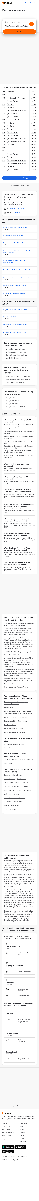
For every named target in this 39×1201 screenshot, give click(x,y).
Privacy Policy (15, 1156)
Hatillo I (17, 782)
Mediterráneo (21, 779)
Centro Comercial (10, 779)
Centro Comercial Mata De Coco (14, 798)
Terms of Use (6, 1156)
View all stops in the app (19, 178)
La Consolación (18, 744)
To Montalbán (8, 707)
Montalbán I (27, 790)
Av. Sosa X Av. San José (11, 786)
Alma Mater (8, 790)
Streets (22, 1132)
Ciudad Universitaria (10, 759)
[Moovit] (7, 3)
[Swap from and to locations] (31, 24)
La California (17, 790)
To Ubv (6, 717)
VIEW (23, 349)
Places (22, 1129)
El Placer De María (10, 805)
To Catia (13, 717)
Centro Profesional (10, 809)
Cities (22, 1138)
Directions (23, 1141)
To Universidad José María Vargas (15, 721)
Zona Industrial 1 (18, 801)
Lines (22, 1126)
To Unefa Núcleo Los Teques (13, 728)
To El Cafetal (22, 717)
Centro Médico (9, 782)
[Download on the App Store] (20, 1147)
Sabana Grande (9, 748)
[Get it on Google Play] (8, 1147)
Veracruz (25, 782)
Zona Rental (8, 763)
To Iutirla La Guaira (10, 725)
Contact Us (24, 1156)
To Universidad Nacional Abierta (14, 732)
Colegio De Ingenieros (26, 759)
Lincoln (18, 748)
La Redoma (7, 794)
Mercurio (16, 794)
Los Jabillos (8, 744)
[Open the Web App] (8, 1151)
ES (4, 1139)
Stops (22, 1135)
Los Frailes (24, 786)
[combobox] (19, 22)
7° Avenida (7, 801)
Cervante (7, 775)
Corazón (20, 805)
